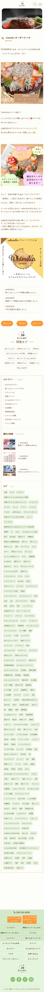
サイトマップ (33, 959)
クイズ (16, 690)
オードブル (20, 749)
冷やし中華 (21, 799)
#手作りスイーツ (23, 349)
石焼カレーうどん (16, 551)
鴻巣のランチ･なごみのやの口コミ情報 (16, 497)
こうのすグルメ (21, 813)
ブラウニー (18, 616)
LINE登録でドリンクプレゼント (28, 848)
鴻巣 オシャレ (27, 779)
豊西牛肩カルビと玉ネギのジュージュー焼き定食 (19, 527)
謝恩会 (33, 764)
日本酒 (29, 863)
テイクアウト (33, 650)
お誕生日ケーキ (9, 611)
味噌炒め (30, 537)
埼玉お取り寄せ (9, 868)
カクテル (33, 833)
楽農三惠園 (32, 670)
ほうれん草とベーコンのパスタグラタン (16, 774)
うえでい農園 (8, 794)
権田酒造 (26, 675)
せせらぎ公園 (22, 838)
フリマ (27, 576)
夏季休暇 (24, 710)
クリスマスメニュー (25, 596)
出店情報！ (9, 408)
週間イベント (10, 396)
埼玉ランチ (27, 561)
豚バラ (15, 808)
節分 (5, 606)
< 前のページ (7, 323)
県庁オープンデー (9, 729)
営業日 (23, 591)
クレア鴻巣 (7, 690)
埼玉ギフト (20, 868)
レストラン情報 (10, 415)
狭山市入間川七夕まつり (29, 700)
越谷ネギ (7, 719)
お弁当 (12, 606)
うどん (34, 546)
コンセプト (20, 492)
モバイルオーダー (9, 650)
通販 (30, 630)
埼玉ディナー (8, 818)
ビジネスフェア (9, 660)
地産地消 (28, 685)
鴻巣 (5, 492)
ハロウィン (7, 724)
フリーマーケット (9, 581)
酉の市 (6, 744)
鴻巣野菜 (7, 789)
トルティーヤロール (19, 789)
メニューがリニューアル (11, 823)
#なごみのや (22, 368)
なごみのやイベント (10, 714)
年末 (35, 596)
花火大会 (7, 705)
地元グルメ (32, 660)
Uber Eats (7, 843)
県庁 (19, 729)
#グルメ (11, 358)
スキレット (33, 818)
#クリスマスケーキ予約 (16, 353)
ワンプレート (8, 616)
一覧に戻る (22, 323)
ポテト (27, 769)
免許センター (8, 655)
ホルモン (7, 808)
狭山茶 (15, 719)
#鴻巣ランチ (34, 363)
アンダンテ (16, 803)
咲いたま (25, 833)
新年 (36, 749)
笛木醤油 (18, 675)
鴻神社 (13, 744)
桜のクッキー (25, 784)
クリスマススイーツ (10, 596)
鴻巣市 (31, 719)
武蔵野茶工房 (8, 675)
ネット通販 (22, 630)
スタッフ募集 (8, 685)
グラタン (34, 774)
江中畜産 (23, 670)
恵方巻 (33, 601)
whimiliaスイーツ (11, 404)
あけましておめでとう (11, 754)
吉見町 (17, 858)
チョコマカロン (29, 616)
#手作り (36, 349)
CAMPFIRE (25, 828)
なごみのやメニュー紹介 (29, 532)
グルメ (16, 566)
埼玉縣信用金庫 (9, 665)
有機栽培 (7, 803)
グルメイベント (21, 660)
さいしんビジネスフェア (11, 680)
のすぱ (35, 863)
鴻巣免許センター (9, 626)
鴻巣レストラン (25, 640)
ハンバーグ (7, 635)
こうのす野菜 (32, 799)
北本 (36, 729)
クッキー (23, 621)
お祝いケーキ (8, 784)
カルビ (18, 532)
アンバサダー (8, 522)
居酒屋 (31, 813)
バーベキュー (19, 645)
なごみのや (7, 561)
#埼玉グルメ (22, 363)
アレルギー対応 (9, 749)
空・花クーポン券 (33, 789)
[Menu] (40, 4)
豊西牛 (6, 532)
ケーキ (20, 576)
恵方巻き (23, 754)
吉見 (33, 695)
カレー (6, 551)
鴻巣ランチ (17, 561)
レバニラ (26, 695)
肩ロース (24, 542)
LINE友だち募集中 (18, 843)
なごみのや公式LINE (10, 848)
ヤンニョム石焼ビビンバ (11, 556)
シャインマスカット (21, 818)
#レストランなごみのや (26, 358)
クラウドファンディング (11, 828)
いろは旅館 (7, 695)
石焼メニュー (8, 546)
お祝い (6, 779)
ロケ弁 (26, 764)
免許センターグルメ (21, 655)
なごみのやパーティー (13, 400)
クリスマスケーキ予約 (11, 591)
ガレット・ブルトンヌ (23, 611)
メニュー (15, 507)
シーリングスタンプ (24, 744)
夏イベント (35, 803)
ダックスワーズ (9, 759)
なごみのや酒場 (9, 813)
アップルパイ (33, 621)
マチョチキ (17, 695)
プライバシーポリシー (30, 512)
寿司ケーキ (23, 719)
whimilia (20, 581)
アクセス (7, 512)
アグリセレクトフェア (22, 794)
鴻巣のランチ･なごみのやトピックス (15, 502)
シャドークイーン (9, 799)
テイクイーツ (22, 650)
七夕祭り (16, 700)
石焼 (16, 546)
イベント (29, 517)
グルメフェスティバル (11, 670)
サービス (7, 507)
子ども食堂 (25, 803)
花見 (5, 838)
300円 (21, 714)
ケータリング (33, 502)
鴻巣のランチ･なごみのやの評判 (14, 517)
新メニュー (7, 700)
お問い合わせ (17, 512)
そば (11, 601)
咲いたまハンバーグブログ (14, 388)
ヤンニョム (28, 551)
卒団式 (13, 769)
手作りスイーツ (9, 586)
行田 (23, 858)
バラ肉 (16, 635)
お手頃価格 (33, 734)
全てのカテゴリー (11, 385)
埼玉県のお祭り (24, 705)
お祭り (15, 705)
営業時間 (20, 626)
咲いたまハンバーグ (27, 566)
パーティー (35, 739)
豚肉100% (25, 680)
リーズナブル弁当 (22, 734)
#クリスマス (10, 349)
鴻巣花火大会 (29, 808)
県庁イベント (28, 729)
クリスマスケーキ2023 (21, 724)
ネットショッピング (10, 630)
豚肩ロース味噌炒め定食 (11, 542)
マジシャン (35, 784)
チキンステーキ (26, 823)
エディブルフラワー (22, 601)
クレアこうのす (9, 734)
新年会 (13, 739)
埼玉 (18, 606)
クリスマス (20, 586)
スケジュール (10, 392)
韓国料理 (31, 556)
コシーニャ (20, 759)
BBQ (27, 645)
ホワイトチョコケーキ (11, 621)
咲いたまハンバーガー (11, 640)
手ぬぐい (34, 705)
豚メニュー (33, 542)
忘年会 (6, 739)
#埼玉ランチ (10, 363)
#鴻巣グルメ (32, 353)
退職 (16, 784)
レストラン (32, 507)
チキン (24, 556)
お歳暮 (30, 858)
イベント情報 (10, 423)
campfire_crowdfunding (11, 833)
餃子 (5, 537)
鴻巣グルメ (24, 571)
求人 (27, 759)
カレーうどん (25, 546)
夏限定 (11, 710)
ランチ (12, 492)
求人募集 (33, 680)
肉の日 (20, 769)
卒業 (36, 779)
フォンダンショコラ (32, 626)
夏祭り (33, 690)
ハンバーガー (25, 635)
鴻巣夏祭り (24, 690)
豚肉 (21, 808)
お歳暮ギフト (8, 863)
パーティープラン (23, 739)
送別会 (6, 769)
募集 (33, 759)
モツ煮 (31, 838)
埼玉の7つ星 (19, 685)
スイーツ (23, 507)
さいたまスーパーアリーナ (25, 665)
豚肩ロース (21, 537)
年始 (5, 601)
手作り (28, 581)
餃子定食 (12, 537)
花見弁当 (12, 838)
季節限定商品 (10, 412)
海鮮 (16, 863)
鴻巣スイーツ (15, 779)
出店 (22, 863)
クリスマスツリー (31, 586)
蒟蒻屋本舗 (29, 714)
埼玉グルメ (7, 566)
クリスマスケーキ (9, 576)
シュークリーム (27, 606)
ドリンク (18, 764)
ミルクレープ (35, 724)
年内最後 (29, 749)
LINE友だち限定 (9, 853)
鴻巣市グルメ (8, 858)
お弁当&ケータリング (13, 419)
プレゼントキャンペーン (24, 853)
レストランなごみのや (11, 571)
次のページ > (37, 323)
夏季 (17, 710)
